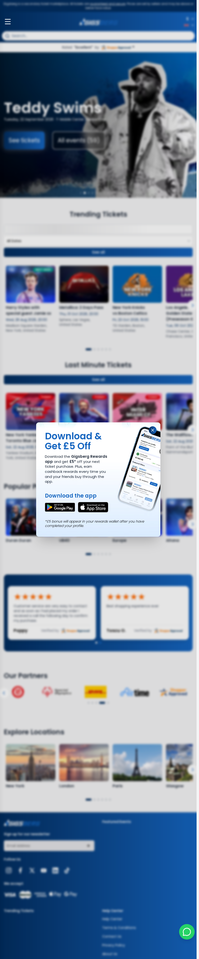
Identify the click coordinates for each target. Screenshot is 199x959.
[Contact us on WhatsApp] (187, 932)
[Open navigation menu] (8, 21)
